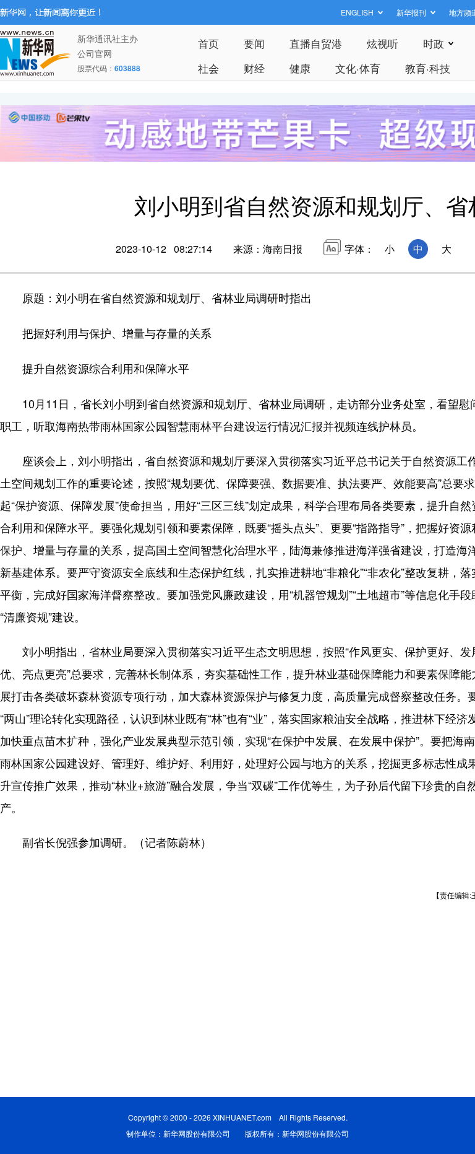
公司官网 (94, 53)
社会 (208, 68)
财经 (254, 68)
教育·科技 (427, 68)
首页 (208, 43)
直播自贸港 (315, 43)
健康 (299, 68)
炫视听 (382, 43)
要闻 (254, 43)
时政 (433, 43)
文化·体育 (357, 68)
